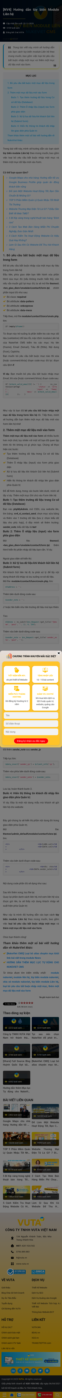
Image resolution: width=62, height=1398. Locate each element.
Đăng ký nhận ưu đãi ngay (31, 740)
